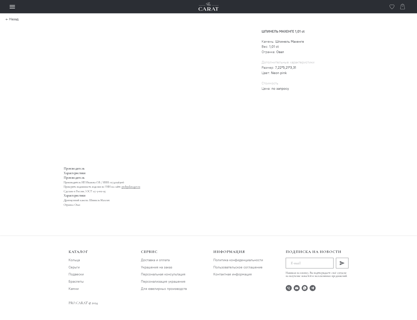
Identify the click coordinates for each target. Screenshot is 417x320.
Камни (74, 289)
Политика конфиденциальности (238, 260)
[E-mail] (297, 288)
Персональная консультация (163, 274)
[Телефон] (289, 288)
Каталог (78, 251)
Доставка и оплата (155, 260)
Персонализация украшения (163, 281)
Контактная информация (232, 274)
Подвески (76, 274)
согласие (342, 272)
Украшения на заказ (156, 267)
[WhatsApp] (305, 288)
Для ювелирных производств (164, 289)
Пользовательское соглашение (238, 267)
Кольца (74, 260)
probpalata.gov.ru (131, 186)
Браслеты (76, 281)
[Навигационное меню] (12, 6)
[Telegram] (313, 288)
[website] (392, 9)
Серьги (74, 267)
